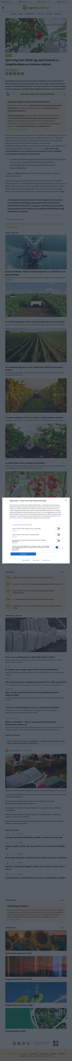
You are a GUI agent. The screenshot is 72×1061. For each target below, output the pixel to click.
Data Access (36, 560)
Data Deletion (26, 560)
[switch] (57, 528)
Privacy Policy (46, 560)
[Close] (66, 501)
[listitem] (36, 525)
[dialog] (36, 530)
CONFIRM (23, 554)
